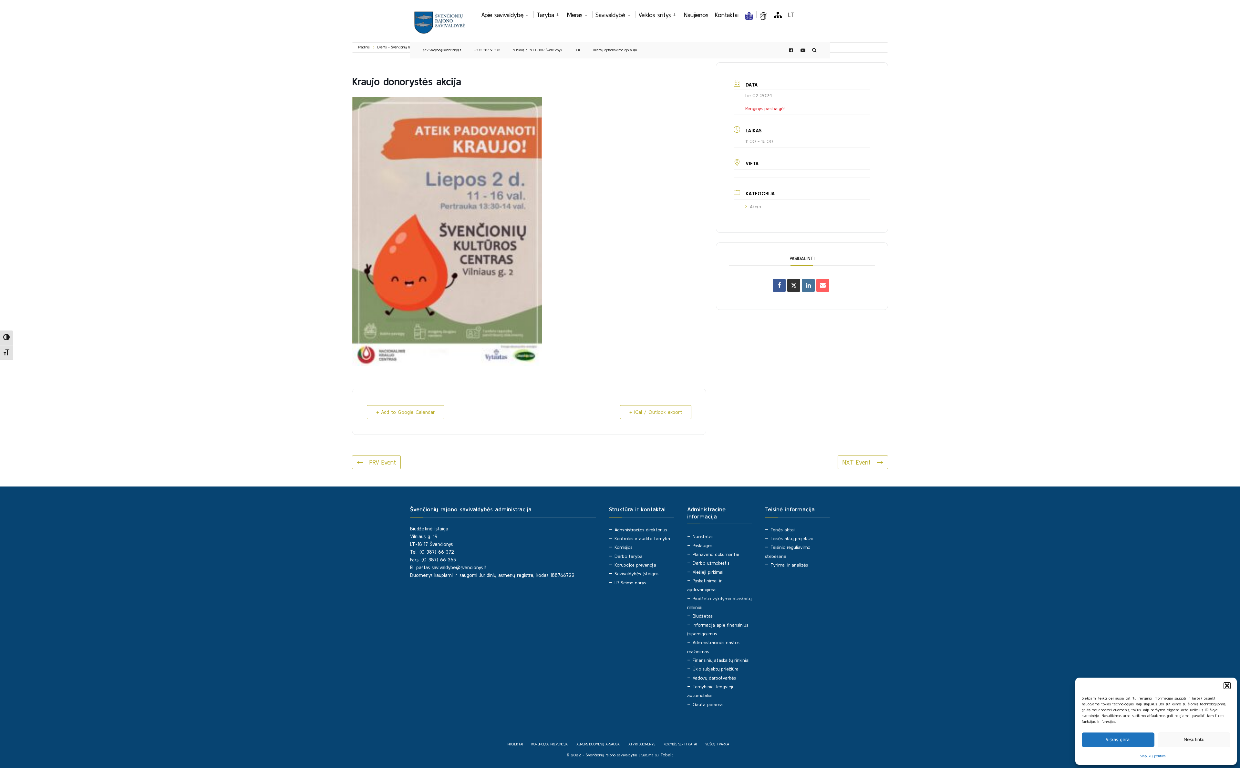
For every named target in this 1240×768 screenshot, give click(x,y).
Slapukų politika (1153, 756)
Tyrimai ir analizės (789, 565)
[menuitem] (507, 14)
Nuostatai (703, 536)
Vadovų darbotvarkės (714, 678)
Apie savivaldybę (502, 14)
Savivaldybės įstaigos (636, 573)
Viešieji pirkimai (708, 572)
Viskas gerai (1118, 739)
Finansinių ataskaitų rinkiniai (721, 660)
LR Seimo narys (630, 582)
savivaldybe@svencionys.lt (442, 50)
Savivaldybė (610, 14)
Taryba (545, 14)
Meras (575, 14)
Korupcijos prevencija (635, 565)
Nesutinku (1194, 739)
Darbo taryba (629, 556)
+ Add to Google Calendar (405, 412)
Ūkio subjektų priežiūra (716, 668)
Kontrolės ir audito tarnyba (642, 538)
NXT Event (856, 462)
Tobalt (666, 754)
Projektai (515, 744)
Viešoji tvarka (717, 744)
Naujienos (696, 14)
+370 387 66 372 (487, 50)
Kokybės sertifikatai (680, 744)
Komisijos (623, 547)
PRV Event (382, 462)
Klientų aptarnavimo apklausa (615, 50)
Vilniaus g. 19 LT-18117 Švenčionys (537, 50)
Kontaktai (727, 14)
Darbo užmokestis (711, 563)
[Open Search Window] (814, 50)
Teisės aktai (782, 529)
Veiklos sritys (654, 14)
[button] (1227, 685)
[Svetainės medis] (778, 15)
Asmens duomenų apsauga (598, 744)
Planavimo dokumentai (716, 554)
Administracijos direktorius (641, 529)
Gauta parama (708, 704)
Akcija (755, 206)
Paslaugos (702, 545)
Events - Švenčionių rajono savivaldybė (406, 47)
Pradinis (364, 47)
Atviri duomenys (641, 744)
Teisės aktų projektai (791, 538)
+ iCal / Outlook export (655, 412)
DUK (578, 50)
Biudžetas (703, 616)
